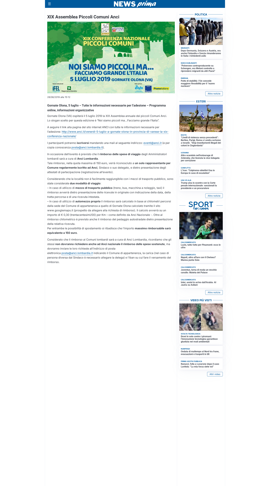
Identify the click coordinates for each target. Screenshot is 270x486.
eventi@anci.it (152, 143)
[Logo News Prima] (135, 4)
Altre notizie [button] (214, 93)
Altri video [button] (215, 374)
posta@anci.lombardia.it (87, 147)
